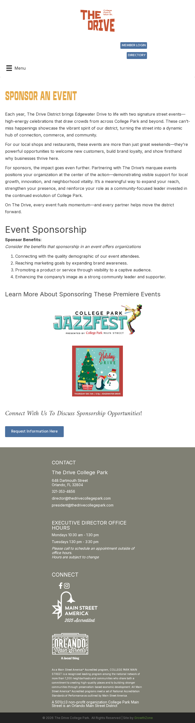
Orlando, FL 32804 (67, 485)
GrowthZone (143, 718)
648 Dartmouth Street (70, 480)
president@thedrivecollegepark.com (82, 505)
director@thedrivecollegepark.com (81, 498)
